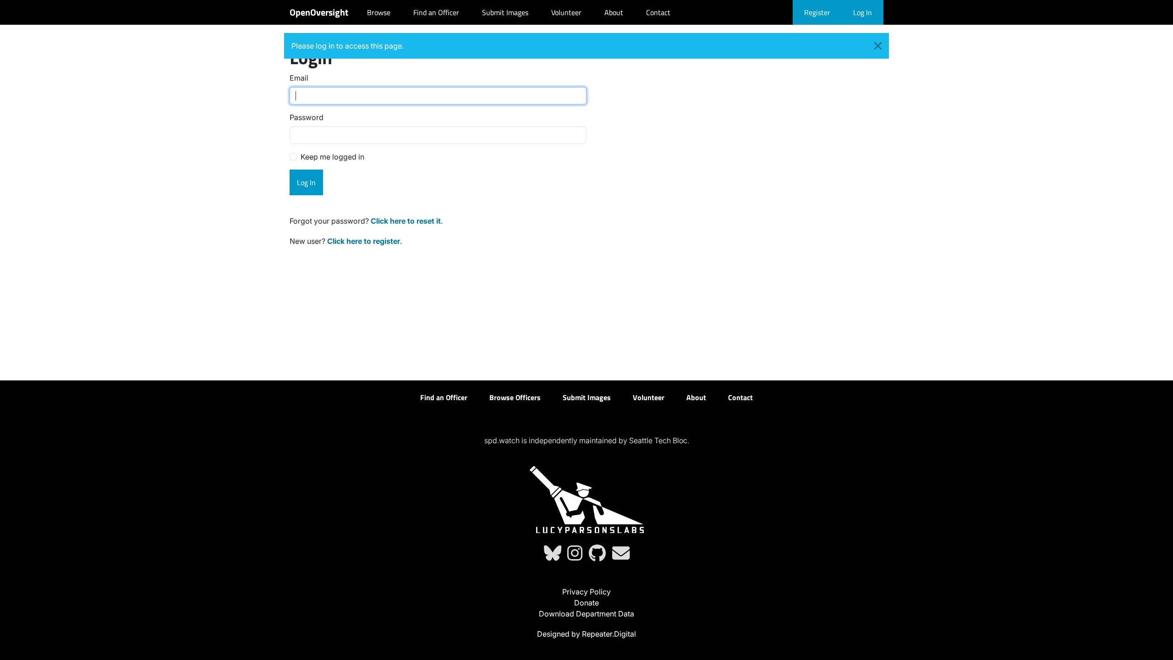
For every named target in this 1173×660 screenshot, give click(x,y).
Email (299, 77)
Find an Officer (436, 12)
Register (817, 12)
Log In (862, 12)
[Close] (878, 46)
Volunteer (566, 12)
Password (306, 117)
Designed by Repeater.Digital (586, 633)
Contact (658, 12)
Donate (586, 602)
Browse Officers (515, 397)
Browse (378, 12)
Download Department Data (586, 613)
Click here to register (363, 241)
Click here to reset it (406, 221)
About (613, 12)
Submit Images (505, 12)
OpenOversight (319, 12)
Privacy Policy (586, 591)
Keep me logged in (332, 156)
